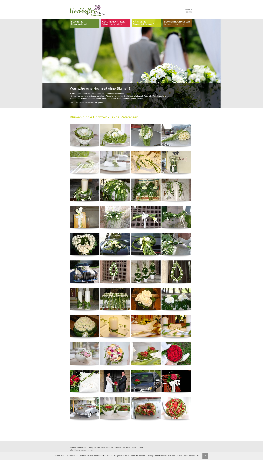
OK (205, 456)
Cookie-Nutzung (190, 456)
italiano (189, 12)
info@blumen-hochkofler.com (81, 450)
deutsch (188, 9)
